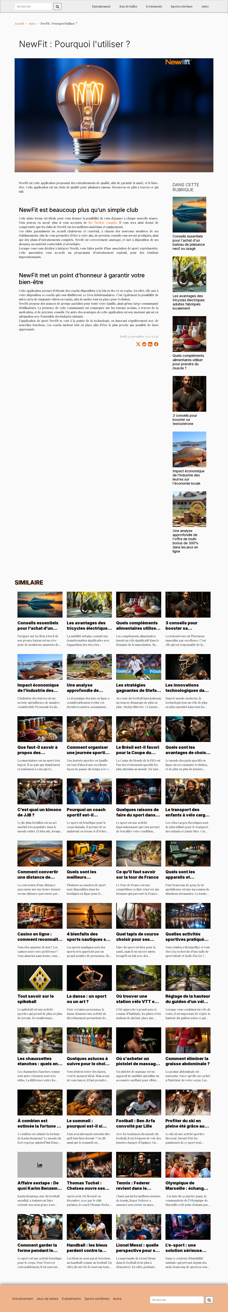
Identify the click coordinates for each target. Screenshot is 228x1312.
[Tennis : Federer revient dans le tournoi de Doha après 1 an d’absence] (138, 1164)
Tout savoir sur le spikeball (35, 999)
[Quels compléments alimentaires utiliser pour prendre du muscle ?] (189, 334)
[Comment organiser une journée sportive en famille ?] (89, 729)
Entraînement (101, 6)
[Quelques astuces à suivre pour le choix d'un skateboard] (89, 1040)
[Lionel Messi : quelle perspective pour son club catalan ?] (138, 1226)
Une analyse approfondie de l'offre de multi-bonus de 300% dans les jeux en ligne (185, 541)
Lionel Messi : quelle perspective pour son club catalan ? (138, 1250)
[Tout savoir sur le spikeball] (40, 977)
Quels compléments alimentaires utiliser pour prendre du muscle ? (188, 361)
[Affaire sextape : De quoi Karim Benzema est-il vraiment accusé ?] (40, 1164)
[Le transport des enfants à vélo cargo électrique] (188, 791)
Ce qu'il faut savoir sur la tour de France (137, 874)
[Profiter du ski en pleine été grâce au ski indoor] (188, 1102)
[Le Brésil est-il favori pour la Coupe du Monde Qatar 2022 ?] (138, 729)
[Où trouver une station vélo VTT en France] (138, 977)
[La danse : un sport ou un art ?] (89, 977)
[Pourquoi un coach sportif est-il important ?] (89, 791)
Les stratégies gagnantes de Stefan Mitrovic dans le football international (138, 693)
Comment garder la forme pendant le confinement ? (37, 1250)
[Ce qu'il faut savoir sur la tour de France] (138, 853)
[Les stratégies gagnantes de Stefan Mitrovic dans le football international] (138, 666)
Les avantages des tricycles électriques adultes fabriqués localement (189, 302)
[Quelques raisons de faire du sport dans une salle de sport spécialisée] (138, 791)
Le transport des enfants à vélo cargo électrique (186, 815)
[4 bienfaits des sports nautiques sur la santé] (89, 915)
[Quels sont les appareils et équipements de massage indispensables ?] (188, 853)
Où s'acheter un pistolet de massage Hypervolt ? (137, 1064)
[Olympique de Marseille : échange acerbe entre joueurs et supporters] (188, 1164)
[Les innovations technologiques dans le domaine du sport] (188, 666)
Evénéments (154, 6)
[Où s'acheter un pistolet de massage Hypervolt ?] (138, 1040)
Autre (205, 6)
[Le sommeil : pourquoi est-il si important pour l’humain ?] (89, 1102)
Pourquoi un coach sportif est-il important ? (86, 815)
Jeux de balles (128, 6)
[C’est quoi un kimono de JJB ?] (40, 791)
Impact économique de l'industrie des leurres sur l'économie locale (188, 477)
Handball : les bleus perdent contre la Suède (87, 1250)
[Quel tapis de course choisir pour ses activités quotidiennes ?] (138, 915)
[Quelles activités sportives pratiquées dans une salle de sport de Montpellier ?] (188, 915)
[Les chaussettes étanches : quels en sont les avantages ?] (40, 1040)
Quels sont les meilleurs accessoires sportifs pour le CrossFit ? (88, 879)
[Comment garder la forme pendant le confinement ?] (40, 1226)
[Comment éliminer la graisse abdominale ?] (188, 1040)
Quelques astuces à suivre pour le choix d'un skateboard (87, 1064)
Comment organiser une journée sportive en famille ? (88, 753)
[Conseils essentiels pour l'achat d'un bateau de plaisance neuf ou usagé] (189, 214)
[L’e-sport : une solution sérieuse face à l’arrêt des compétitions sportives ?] (188, 1226)
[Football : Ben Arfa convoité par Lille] (138, 1102)
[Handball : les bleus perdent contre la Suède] (89, 1226)
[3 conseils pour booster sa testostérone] (189, 393)
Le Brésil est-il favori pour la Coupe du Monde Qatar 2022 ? (137, 753)
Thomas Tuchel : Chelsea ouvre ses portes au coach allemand (86, 1191)
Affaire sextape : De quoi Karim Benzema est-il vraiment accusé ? (38, 1191)
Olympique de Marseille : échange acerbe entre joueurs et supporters (187, 1191)
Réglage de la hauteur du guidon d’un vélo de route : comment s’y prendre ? (187, 1004)
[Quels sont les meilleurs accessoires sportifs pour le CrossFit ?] (89, 853)
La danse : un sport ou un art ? (86, 999)
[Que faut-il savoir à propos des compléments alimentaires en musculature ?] (40, 729)
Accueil (19, 23)
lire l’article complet (102, 222)
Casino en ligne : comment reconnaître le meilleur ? (39, 939)
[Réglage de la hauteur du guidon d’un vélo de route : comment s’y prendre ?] (188, 977)
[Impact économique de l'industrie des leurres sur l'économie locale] (189, 449)
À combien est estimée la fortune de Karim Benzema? (39, 1126)
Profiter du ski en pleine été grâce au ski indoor (184, 1126)
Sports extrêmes (181, 6)
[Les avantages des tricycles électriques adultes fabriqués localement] (189, 274)
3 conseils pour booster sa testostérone (185, 419)
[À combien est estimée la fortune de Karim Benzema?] (40, 1102)
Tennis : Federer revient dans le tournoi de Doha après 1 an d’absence (137, 1191)
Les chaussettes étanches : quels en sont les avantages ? (38, 1064)
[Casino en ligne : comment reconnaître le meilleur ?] (40, 915)
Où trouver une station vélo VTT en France (136, 1001)
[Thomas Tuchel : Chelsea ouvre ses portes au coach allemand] (89, 1164)
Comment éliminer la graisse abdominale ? (187, 1061)
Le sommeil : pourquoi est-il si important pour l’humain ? (84, 1128)
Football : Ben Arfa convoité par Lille (135, 1123)
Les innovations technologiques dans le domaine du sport (187, 690)
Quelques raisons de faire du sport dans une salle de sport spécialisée (137, 817)
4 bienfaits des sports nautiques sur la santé (88, 939)
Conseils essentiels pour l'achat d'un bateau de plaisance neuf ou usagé (189, 242)
